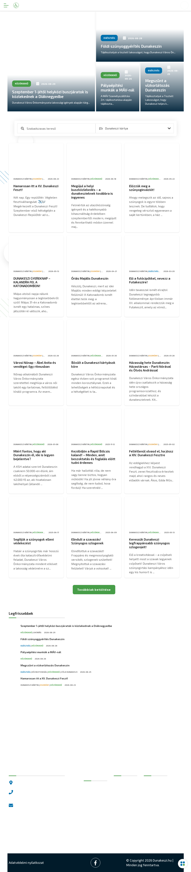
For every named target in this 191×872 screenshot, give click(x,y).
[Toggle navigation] (6, 5)
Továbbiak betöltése (94, 589)
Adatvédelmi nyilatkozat (26, 862)
